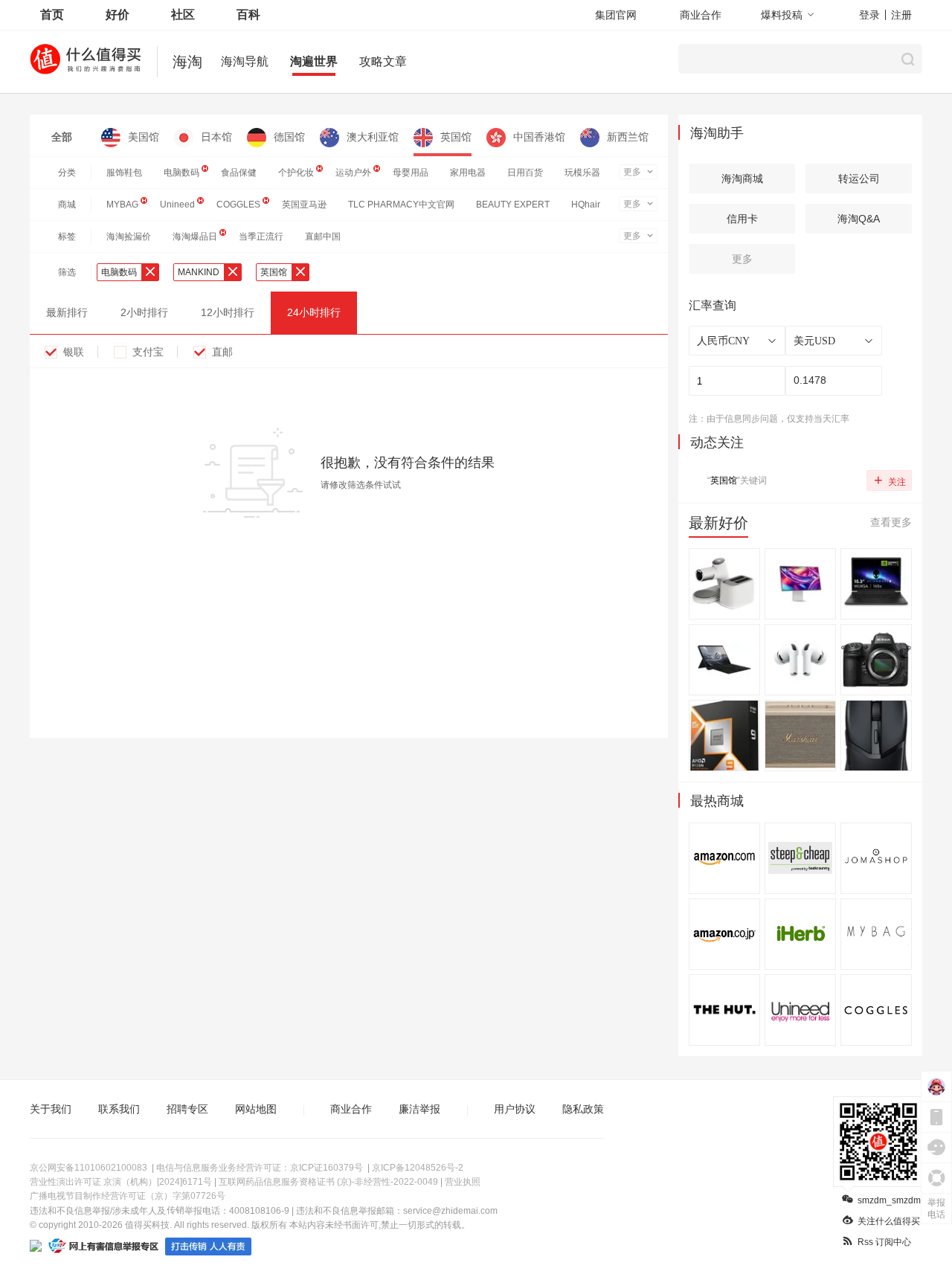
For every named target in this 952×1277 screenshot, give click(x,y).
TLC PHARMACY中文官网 (401, 204)
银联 (73, 352)
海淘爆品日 (195, 236)
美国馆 (143, 137)
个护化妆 (296, 172)
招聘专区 (187, 1109)
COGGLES (238, 204)
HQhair (585, 204)
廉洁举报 (419, 1109)
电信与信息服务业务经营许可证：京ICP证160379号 (259, 1167)
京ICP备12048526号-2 (417, 1167)
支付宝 (148, 352)
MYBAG (122, 204)
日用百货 (525, 172)
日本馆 (216, 137)
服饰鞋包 (124, 172)
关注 (890, 480)
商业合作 (700, 15)
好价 (117, 14)
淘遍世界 (314, 61)
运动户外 (353, 172)
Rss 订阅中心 (884, 1242)
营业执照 (462, 1182)
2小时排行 (144, 312)
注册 (901, 15)
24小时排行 (314, 312)
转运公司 (859, 178)
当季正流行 (261, 236)
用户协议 (515, 1109)
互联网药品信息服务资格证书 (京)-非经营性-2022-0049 (328, 1182)
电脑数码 (181, 172)
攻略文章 (383, 61)
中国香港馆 (539, 137)
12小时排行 (227, 312)
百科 (248, 14)
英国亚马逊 (304, 204)
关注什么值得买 (889, 1221)
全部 (61, 137)
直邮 (222, 352)
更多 (632, 172)
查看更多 (891, 522)
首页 (52, 14)
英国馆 (456, 137)
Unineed (177, 204)
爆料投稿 (782, 15)
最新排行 (67, 312)
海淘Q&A (858, 219)
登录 (869, 15)
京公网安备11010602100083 (88, 1167)
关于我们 (50, 1109)
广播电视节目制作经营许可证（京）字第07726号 (127, 1196)
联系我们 (119, 1109)
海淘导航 (244, 61)
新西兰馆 (628, 137)
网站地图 (256, 1109)
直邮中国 (323, 236)
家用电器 (468, 172)
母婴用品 (410, 172)
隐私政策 (583, 1109)
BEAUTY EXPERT (513, 204)
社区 (183, 14)
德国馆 (289, 137)
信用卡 (742, 219)
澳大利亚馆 (373, 137)
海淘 (187, 62)
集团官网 (616, 15)
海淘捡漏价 (128, 236)
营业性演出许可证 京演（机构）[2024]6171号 (121, 1182)
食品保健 (239, 172)
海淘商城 (742, 178)
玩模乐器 (582, 172)
